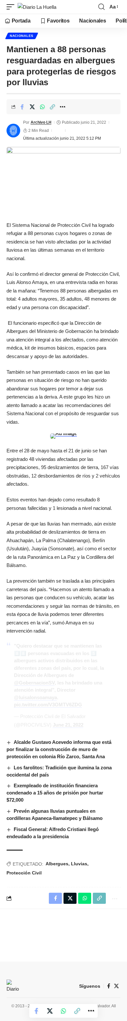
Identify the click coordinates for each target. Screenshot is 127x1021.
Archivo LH (41, 122)
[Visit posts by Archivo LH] (13, 130)
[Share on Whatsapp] (42, 107)
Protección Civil (24, 872)
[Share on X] (32, 107)
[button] (12, 7)
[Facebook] (109, 986)
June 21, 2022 (68, 725)
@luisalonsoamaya (35, 697)
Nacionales (22, 36)
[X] (116, 986)
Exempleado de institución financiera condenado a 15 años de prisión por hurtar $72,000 (55, 793)
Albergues (57, 863)
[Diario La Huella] (37, 7)
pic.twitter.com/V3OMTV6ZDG (48, 704)
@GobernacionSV (34, 682)
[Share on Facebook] (22, 107)
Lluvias (79, 863)
